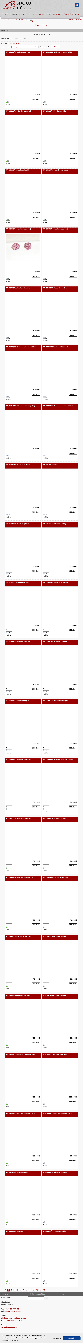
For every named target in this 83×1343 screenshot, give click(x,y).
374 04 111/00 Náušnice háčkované (55, 1054)
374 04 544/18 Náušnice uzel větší (18, 641)
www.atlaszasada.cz (9, 1327)
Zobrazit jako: (45, 47)
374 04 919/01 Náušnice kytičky (17, 1172)
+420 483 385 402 (11, 1309)
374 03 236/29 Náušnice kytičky (54, 1231)
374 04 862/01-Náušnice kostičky (18, 995)
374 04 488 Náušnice (50, 465)
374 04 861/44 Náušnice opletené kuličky (58, 759)
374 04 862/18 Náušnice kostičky (55, 1172)
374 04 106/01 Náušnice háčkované (55, 347)
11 (37, 1290)
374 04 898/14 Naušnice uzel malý (55, 583)
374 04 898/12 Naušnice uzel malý (18, 759)
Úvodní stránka (71, 14)
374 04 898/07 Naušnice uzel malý (55, 877)
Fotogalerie (45, 14)
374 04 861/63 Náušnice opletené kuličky (20, 1113)
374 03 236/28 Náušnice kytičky (54, 524)
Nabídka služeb (29, 14)
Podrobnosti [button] (14, 1340)
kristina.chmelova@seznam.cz (13, 1318)
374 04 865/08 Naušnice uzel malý (18, 229)
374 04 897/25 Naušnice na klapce (55, 170)
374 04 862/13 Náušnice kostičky (55, 641)
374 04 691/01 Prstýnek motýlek (54, 995)
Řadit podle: (6, 47)
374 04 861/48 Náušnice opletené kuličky (20, 877)
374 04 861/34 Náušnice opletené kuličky (58, 406)
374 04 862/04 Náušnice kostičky (18, 170)
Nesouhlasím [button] (57, 1338)
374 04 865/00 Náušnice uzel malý (18, 936)
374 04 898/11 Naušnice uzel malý (18, 52)
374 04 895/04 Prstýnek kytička (54, 111)
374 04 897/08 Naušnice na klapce (55, 700)
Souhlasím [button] (71, 1338)
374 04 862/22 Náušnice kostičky (18, 288)
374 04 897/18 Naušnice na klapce (18, 583)
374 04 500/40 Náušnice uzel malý (18, 818)
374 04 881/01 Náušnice (14, 1231)
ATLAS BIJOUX (16, 43)
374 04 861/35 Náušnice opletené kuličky (57, 1113)
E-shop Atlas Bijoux (11, 14)
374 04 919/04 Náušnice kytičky (17, 524)
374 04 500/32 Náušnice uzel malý (18, 111)
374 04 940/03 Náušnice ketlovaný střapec (21, 406)
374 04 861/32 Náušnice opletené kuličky (58, 52)
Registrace (19, 19)
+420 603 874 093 (13, 1311)
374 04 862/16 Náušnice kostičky (18, 465)
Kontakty (57, 14)
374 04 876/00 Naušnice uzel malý (55, 229)
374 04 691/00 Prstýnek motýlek (54, 288)
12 (40, 1290)
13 (44, 1290)
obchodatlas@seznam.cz (11, 1320)
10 (33, 1290)
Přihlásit (7, 19)
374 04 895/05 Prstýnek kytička (54, 818)
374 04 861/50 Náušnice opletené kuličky (20, 347)
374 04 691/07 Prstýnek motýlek (17, 700)
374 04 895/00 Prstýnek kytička (54, 936)
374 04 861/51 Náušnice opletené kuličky (20, 1054)
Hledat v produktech (37, 1294)
